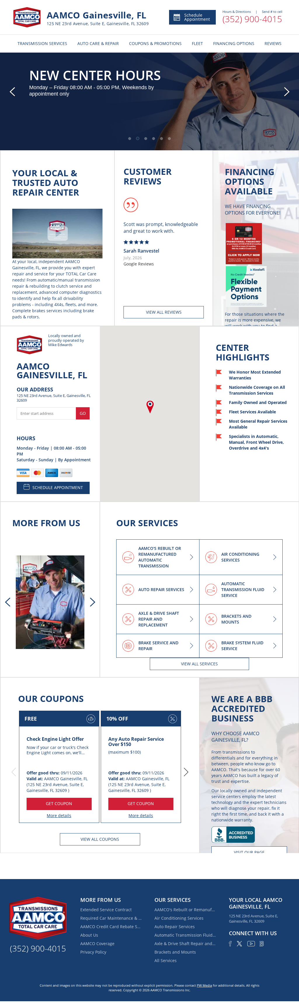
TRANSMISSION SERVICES (42, 43)
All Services (165, 960)
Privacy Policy (93, 952)
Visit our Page (249, 852)
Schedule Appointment (197, 17)
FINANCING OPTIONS (233, 43)
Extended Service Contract (106, 909)
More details (59, 815)
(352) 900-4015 (252, 19)
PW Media (204, 985)
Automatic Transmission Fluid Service (185, 935)
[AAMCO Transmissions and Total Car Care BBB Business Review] (233, 834)
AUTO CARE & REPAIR (98, 43)
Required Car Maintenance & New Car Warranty (111, 918)
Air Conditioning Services (179, 918)
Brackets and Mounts (175, 952)
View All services (199, 664)
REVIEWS (273, 43)
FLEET (197, 43)
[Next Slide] (287, 91)
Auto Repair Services (174, 926)
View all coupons (100, 839)
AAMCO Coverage (97, 943)
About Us (89, 935)
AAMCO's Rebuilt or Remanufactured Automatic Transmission (185, 909)
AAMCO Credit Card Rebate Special (111, 926)
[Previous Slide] (12, 91)
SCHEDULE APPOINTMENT (57, 487)
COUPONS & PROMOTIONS (155, 43)
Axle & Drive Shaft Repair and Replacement (185, 943)
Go (83, 413)
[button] (129, 138)
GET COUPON (59, 803)
